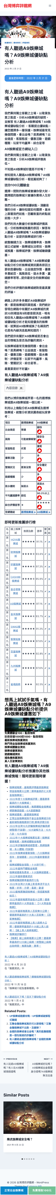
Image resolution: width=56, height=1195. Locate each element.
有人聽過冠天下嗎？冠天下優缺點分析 (25, 996)
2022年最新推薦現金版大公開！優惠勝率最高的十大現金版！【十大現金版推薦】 (30, 903)
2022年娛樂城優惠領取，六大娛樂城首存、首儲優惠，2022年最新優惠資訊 (29, 857)
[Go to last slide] (8, 1129)
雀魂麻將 (15, 684)
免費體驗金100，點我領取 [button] (20, 733)
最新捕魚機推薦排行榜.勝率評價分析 (29, 822)
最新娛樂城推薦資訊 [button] (16, 740)
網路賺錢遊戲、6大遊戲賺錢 (24, 810)
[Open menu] (50, 5)
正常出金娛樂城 (14, 1190)
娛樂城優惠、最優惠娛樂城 (24, 814)
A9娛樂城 (15, 603)
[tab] (22, 1159)
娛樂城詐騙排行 (18, 934)
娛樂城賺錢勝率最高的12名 (24, 880)
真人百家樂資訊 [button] (14, 761)
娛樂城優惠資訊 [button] (14, 750)
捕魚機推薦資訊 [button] (14, 757)
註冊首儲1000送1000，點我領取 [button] (24, 736)
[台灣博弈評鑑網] (17, 6)
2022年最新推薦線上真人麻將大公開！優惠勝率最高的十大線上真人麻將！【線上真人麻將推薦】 (29, 926)
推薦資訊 (8, 43)
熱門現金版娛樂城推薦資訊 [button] (20, 743)
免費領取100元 (42, 1190)
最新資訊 (17, 43)
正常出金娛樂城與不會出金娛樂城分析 (30, 818)
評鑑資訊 (26, 43)
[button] (21, 149)
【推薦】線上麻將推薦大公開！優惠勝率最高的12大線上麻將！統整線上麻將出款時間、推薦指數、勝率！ (30, 942)
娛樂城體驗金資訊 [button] (15, 747)
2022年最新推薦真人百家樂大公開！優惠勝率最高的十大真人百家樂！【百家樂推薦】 (30, 915)
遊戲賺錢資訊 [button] (12, 754)
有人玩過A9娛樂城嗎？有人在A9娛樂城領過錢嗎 (13, 1065)
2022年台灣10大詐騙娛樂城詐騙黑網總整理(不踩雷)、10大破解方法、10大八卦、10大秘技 (30, 830)
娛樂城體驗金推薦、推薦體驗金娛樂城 (30, 806)
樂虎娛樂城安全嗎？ (20, 1139)
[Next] (47, 1129)
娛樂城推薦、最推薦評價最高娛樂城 (29, 787)
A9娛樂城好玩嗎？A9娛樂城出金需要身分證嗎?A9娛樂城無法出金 (42, 1067)
